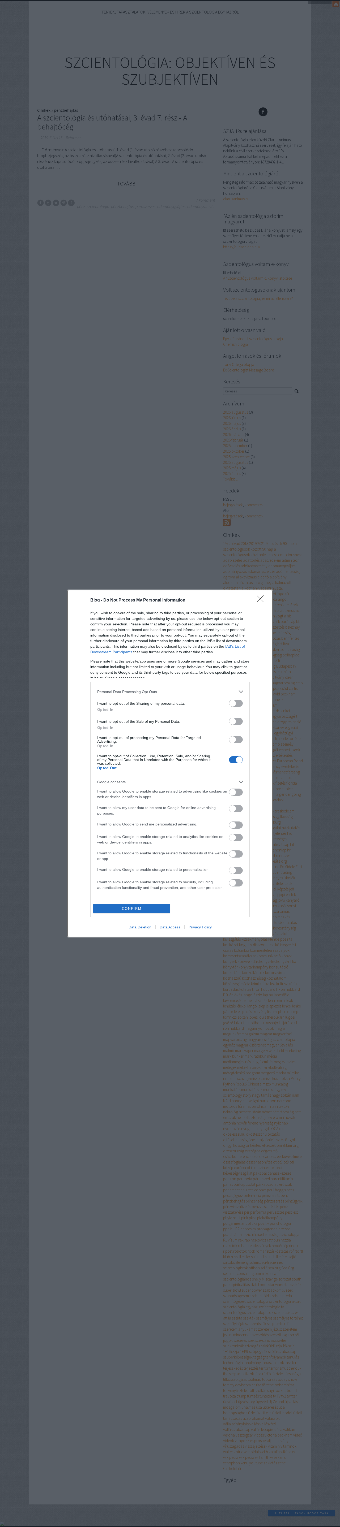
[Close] (262, 600)
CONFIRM (132, 909)
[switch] (236, 703)
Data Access (170, 927)
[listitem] (170, 691)
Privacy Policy (200, 927)
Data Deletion (140, 927)
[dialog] (170, 763)
